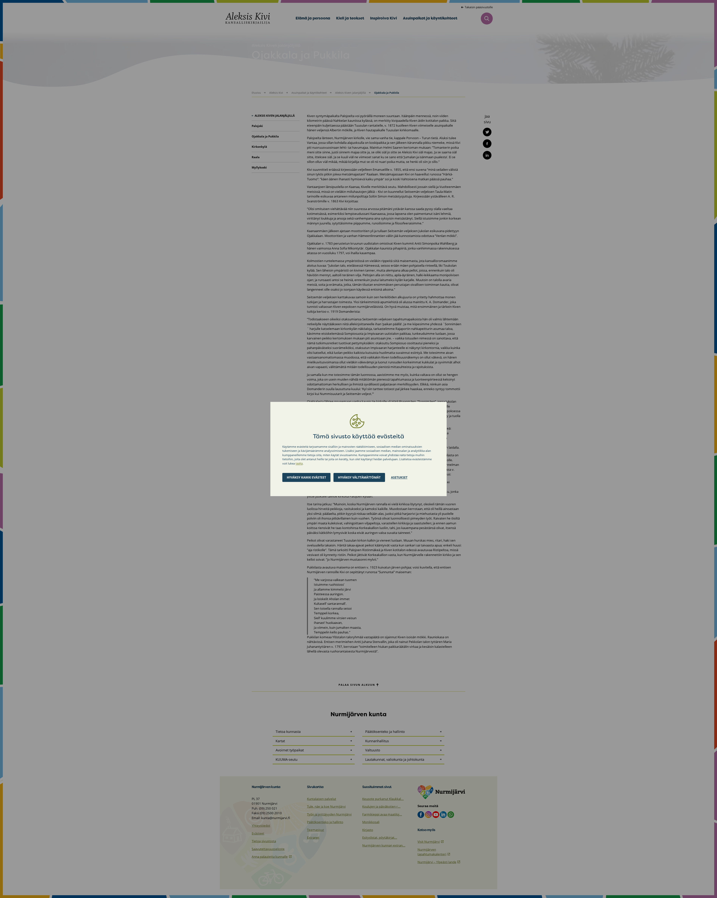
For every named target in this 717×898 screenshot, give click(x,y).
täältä (299, 463)
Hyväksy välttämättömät (359, 477)
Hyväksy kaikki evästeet (306, 477)
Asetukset (399, 477)
